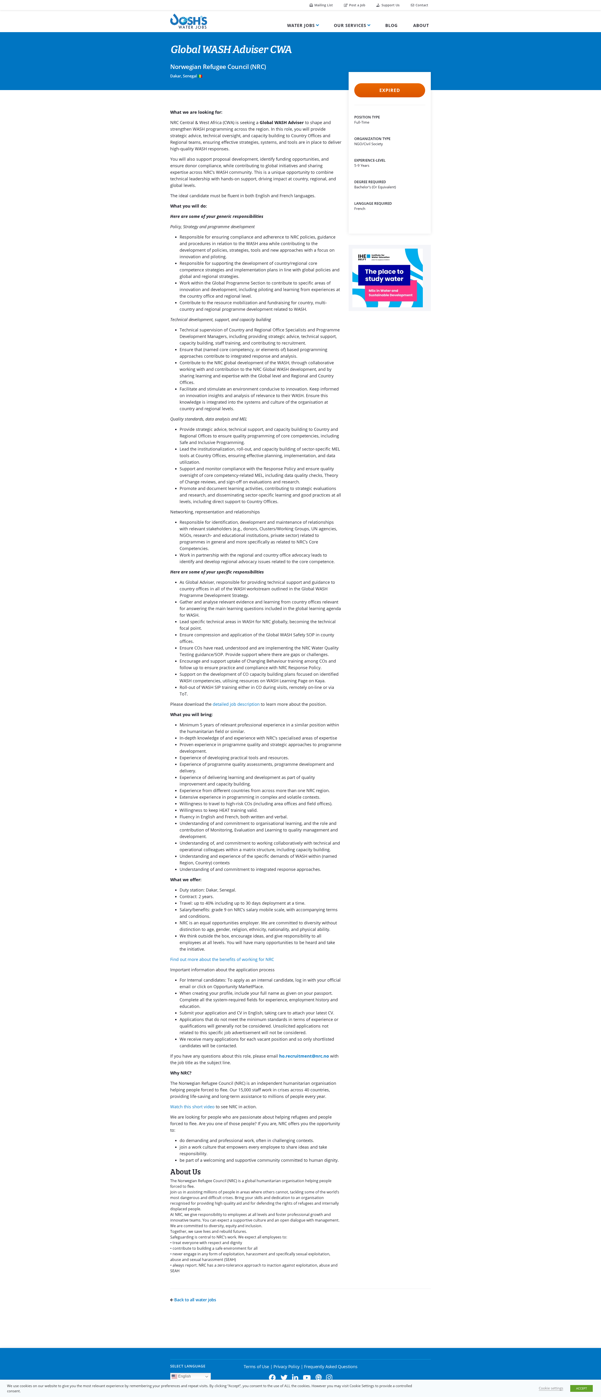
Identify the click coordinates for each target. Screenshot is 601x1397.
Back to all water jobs (194, 1299)
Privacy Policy (287, 1366)
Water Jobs (301, 25)
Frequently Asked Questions (330, 1366)
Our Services (350, 25)
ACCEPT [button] (581, 1388)
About (421, 25)
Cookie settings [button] (551, 1388)
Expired (389, 90)
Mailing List (323, 5)
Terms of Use (256, 1366)
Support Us (390, 5)
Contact (421, 5)
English (184, 1376)
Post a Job (356, 5)
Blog (391, 25)
